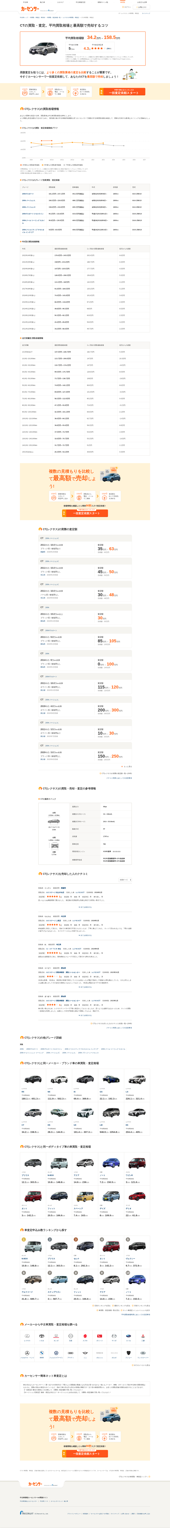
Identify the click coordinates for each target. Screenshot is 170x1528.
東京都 (43, 690)
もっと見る (128, 766)
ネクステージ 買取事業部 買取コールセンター (63, 972)
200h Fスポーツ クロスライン (33, 214)
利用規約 (85, 1513)
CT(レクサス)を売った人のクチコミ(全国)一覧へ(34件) (112, 1023)
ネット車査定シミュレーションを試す (136, 1310)
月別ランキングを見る (142, 1306)
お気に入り (142, 7)
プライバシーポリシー (74, 1513)
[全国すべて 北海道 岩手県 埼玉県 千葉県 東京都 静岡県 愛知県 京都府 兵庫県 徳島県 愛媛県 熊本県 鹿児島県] (125, 880)
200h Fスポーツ (28, 194)
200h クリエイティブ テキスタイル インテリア (81, 1049)
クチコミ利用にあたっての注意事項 (119, 778)
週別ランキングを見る (122, 1306)
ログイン (127, 7)
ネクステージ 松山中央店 (55, 892)
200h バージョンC (28, 207)
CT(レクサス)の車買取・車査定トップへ (133, 1477)
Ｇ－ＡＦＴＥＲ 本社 (53, 949)
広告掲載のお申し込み (143, 1513)
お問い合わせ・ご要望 (128, 1513)
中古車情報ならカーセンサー (28, 1501)
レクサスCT (80, 892)
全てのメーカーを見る (142, 1365)
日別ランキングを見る (102, 1306)
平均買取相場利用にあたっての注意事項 (135, 1315)
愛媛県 (43, 552)
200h (47, 607)
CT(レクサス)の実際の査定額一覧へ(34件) (117, 773)
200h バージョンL (28, 200)
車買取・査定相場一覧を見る (109, 1310)
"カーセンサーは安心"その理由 (99, 1513)
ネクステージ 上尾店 (53, 920)
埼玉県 (43, 575)
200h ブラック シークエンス (88, 1053)
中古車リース (44, 1501)
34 (108, 48)
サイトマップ (146, 13)
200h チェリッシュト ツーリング (32, 1053)
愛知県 (43, 621)
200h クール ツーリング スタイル (113, 1049)
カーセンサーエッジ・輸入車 (59, 1501)
